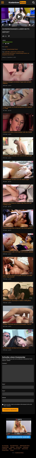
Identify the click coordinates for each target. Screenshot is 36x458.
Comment (4, 363)
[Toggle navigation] (2, 2)
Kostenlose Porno (19, 452)
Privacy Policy (5, 450)
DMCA (10, 448)
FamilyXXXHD (5, 447)
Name (4, 384)
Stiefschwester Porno (25, 445)
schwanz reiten (20, 51)
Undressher (25, 447)
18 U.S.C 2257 (17, 448)
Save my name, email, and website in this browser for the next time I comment (18, 405)
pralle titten (7, 51)
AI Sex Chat (18, 447)
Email (3, 390)
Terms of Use (25, 448)
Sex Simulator (5, 445)
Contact (12, 450)
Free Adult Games (14, 445)
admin (6, 46)
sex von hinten (10, 54)
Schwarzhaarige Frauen (12, 49)
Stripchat (12, 447)
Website (4, 397)
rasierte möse (13, 51)
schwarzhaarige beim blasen (8, 53)
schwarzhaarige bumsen (21, 53)
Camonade (4, 448)
